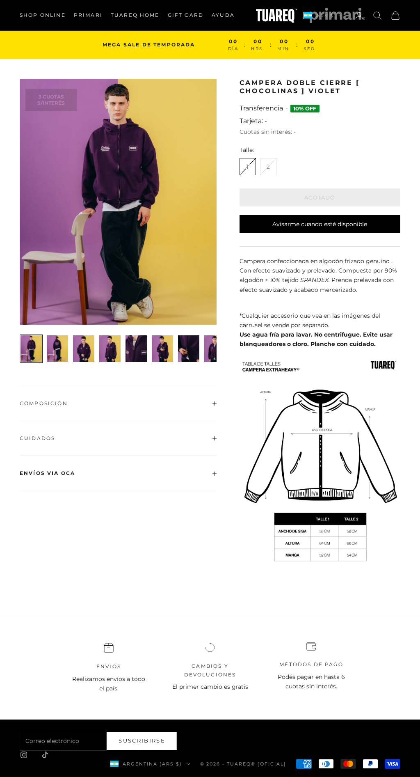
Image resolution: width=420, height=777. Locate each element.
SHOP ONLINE (43, 15)
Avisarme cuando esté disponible (319, 224)
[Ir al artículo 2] (57, 349)
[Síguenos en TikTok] (45, 755)
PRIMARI (88, 15)
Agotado (319, 197)
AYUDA (223, 15)
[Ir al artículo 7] (188, 349)
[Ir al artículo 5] (136, 349)
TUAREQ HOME (135, 15)
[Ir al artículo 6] (162, 349)
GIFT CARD (185, 15)
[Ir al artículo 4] (109, 349)
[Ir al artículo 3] (83, 349)
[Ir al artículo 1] (31, 349)
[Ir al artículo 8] (214, 349)
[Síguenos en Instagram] (24, 755)
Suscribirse (142, 740)
